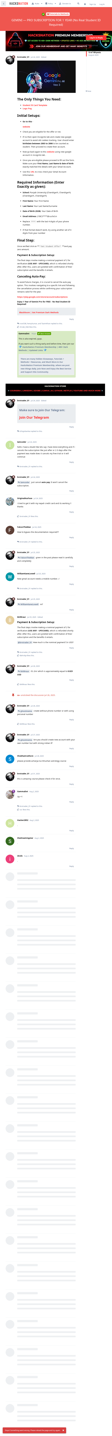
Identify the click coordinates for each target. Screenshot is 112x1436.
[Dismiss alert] (63, 1430)
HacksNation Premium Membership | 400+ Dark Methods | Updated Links (43, 349)
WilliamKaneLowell (29, 604)
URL (32, 171)
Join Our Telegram (34, 417)
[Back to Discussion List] (3, 3)
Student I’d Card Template (35, 105)
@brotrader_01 (25, 642)
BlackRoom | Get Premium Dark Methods (39, 312)
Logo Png (27, 108)
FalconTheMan (27, 557)
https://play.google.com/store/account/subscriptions (42, 297)
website (26, 126)
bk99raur (24, 671)
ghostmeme (26, 711)
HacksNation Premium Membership (37, 365)
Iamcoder (25, 482)
